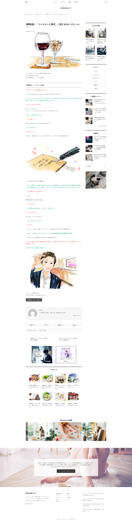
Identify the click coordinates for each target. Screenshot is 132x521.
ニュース (96, 71)
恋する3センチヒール (32, 330)
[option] (39, 431)
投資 (45, 330)
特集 (96, 88)
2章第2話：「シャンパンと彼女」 (37, 77)
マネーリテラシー (96, 78)
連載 (70, 2)
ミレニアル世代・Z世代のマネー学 (66, 471)
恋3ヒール (42, 330)
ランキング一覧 (101, 126)
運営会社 (69, 497)
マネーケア (62, 2)
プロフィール (76, 315)
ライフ (55, 2)
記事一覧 (76, 2)
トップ (68, 495)
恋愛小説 (96, 85)
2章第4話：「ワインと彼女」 (34, 300)
